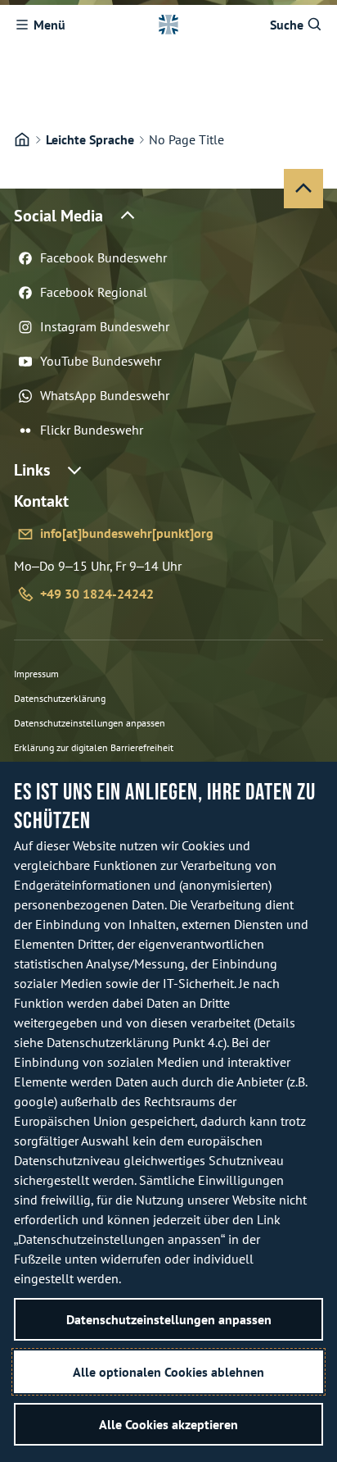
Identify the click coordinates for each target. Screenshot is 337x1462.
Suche (286, 24)
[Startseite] (22, 139)
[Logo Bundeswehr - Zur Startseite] (168, 24)
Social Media (58, 215)
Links (32, 470)
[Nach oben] (303, 188)
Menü (49, 24)
